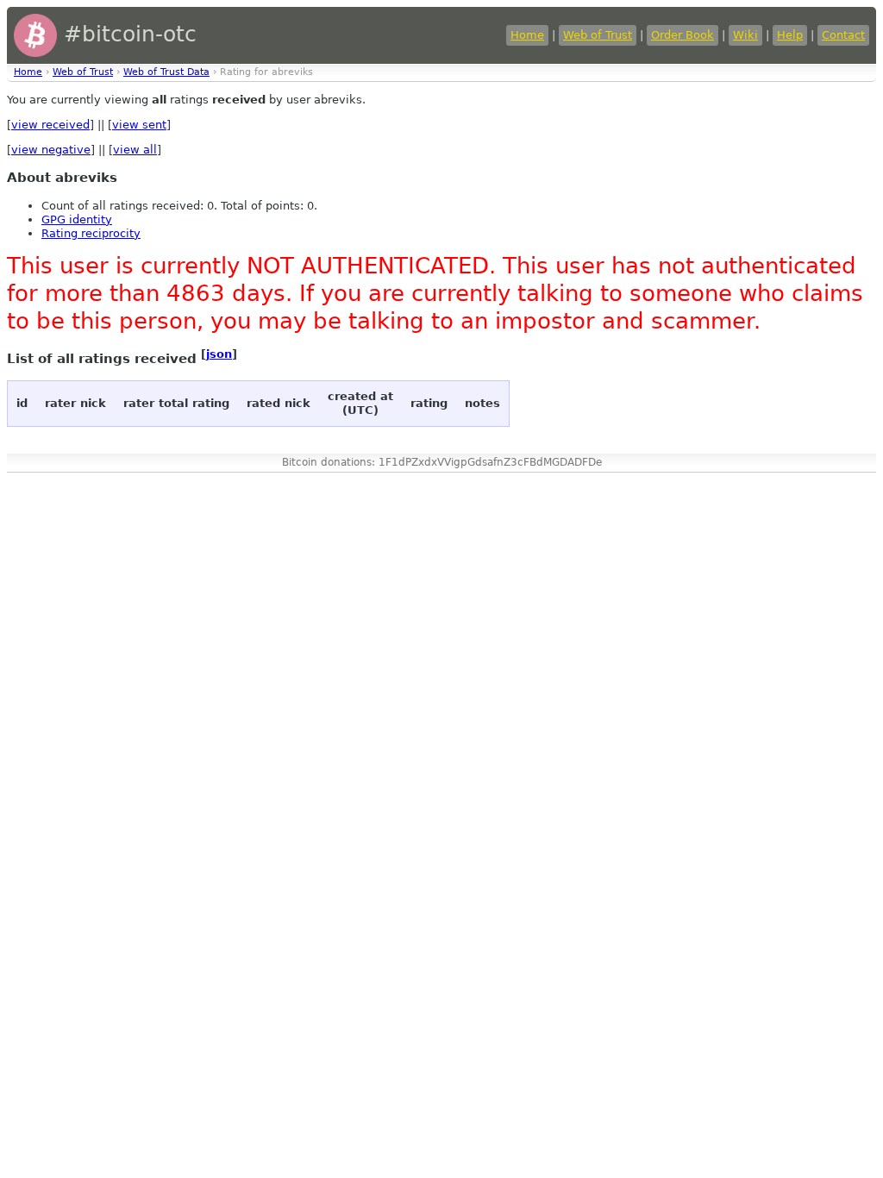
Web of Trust (597, 34)
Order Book (682, 34)
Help (790, 34)
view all (135, 149)
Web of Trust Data (166, 72)
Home (527, 34)
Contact (843, 34)
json (219, 354)
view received (50, 124)
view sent (139, 124)
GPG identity (76, 219)
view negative (51, 149)
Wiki (745, 34)
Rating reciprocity (91, 233)
